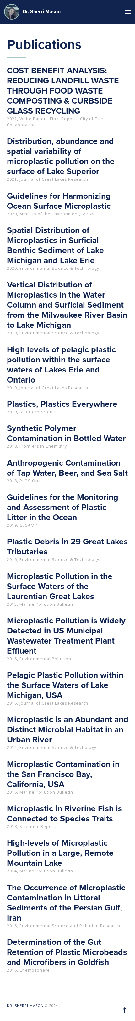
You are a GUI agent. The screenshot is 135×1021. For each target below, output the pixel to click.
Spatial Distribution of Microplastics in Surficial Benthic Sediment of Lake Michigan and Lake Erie (55, 245)
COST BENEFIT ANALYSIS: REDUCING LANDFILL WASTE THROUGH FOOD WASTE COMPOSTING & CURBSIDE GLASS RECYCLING (63, 91)
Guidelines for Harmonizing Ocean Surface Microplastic (59, 201)
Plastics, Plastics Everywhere (62, 404)
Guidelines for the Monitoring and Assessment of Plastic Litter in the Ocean (62, 507)
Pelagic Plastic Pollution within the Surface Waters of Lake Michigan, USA (65, 685)
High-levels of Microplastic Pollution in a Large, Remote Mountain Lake (60, 853)
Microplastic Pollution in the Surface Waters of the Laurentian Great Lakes (59, 586)
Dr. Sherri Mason (42, 12)
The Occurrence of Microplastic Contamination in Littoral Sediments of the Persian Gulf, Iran (66, 903)
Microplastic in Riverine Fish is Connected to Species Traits (64, 814)
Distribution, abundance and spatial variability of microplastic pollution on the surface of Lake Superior (61, 156)
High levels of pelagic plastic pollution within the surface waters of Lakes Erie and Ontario (61, 365)
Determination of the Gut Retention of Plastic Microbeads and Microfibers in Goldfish (67, 952)
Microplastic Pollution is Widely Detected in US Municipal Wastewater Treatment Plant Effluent (66, 636)
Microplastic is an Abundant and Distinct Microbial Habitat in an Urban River (67, 730)
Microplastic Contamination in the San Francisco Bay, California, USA (63, 774)
